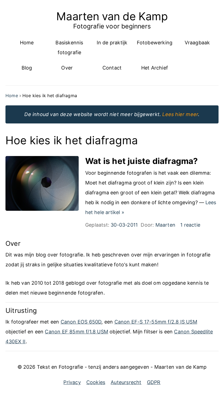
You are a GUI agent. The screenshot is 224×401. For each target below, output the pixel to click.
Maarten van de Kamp (111, 16)
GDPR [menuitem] (154, 382)
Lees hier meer (180, 114)
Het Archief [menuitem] (154, 68)
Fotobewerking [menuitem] (155, 42)
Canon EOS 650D (81, 322)
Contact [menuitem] (112, 68)
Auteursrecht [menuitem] (126, 382)
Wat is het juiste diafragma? (141, 161)
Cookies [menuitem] (95, 382)
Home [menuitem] (27, 42)
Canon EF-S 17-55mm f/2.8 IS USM (155, 322)
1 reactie (190, 225)
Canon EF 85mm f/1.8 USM (76, 331)
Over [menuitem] (67, 68)
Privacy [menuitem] (72, 382)
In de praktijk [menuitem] (112, 42)
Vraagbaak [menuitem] (197, 42)
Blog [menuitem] (27, 68)
